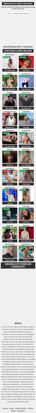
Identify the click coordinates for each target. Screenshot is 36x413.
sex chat (10, 222)
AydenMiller (26, 131)
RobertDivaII (10, 131)
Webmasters (21, 411)
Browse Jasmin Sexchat (21, 13)
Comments (27, 47)
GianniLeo (26, 168)
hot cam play (26, 165)
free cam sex (26, 89)
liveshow (10, 165)
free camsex (10, 108)
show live (26, 222)
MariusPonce (9, 206)
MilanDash (26, 225)
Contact (11, 408)
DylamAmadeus (10, 187)
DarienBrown (26, 93)
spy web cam (26, 146)
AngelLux (10, 93)
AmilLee (9, 74)
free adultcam (26, 203)
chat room (26, 184)
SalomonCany (9, 55)
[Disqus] (18, 295)
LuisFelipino (26, 55)
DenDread (9, 225)
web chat (10, 184)
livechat (9, 241)
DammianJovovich (10, 112)
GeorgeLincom (26, 244)
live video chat (10, 70)
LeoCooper (26, 206)
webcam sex (10, 127)
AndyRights (26, 112)
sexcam (9, 203)
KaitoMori (26, 187)
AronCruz (10, 149)
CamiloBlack (10, 168)
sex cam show (10, 146)
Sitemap (5, 408)
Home (9, 13)
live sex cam (10, 260)
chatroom (26, 70)
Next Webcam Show (12, 47)
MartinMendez (10, 244)
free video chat (26, 241)
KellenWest (26, 149)
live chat (26, 127)
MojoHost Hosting (20, 408)
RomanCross (26, 74)
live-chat (26, 260)
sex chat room (26, 108)
